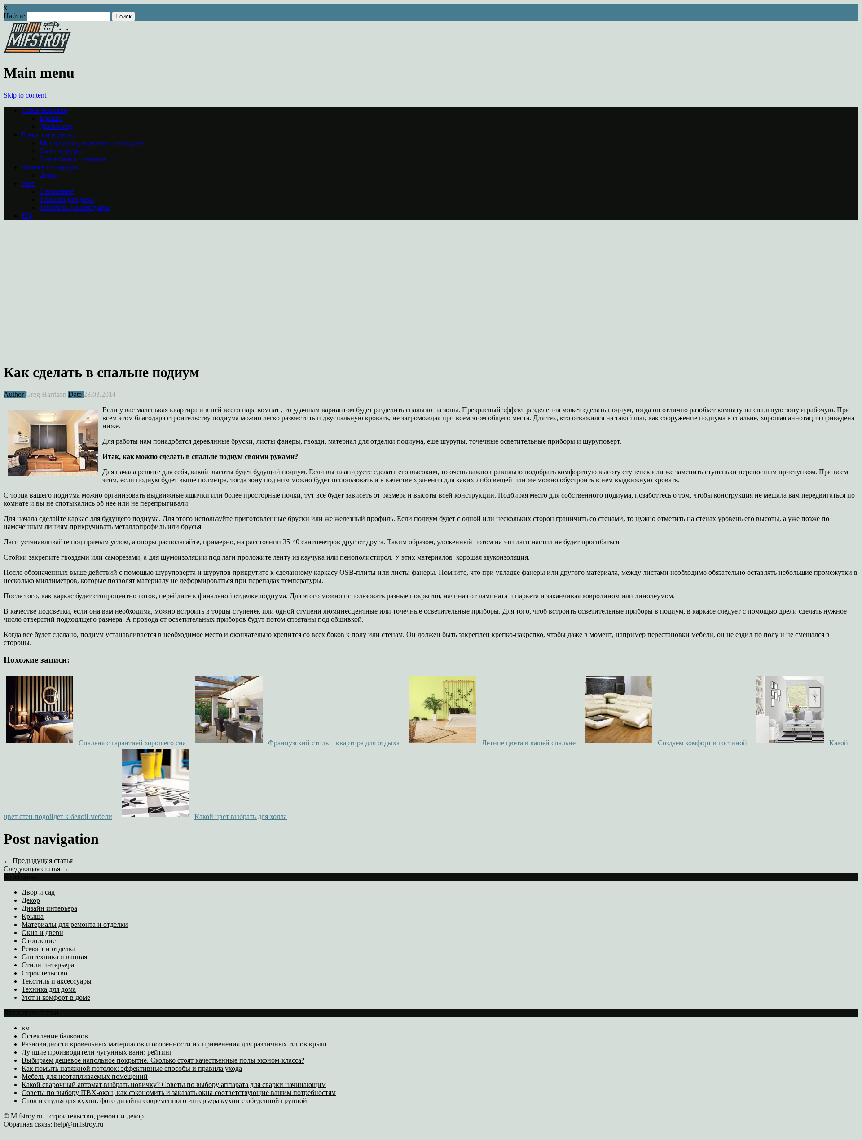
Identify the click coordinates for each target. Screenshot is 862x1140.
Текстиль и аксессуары (75, 207)
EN (26, 215)
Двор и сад (56, 126)
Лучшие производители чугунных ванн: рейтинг (97, 1052)
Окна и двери (60, 151)
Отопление (57, 191)
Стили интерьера (48, 965)
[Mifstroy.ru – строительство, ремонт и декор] (37, 51)
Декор (49, 175)
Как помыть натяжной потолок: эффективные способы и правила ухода (132, 1068)
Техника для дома (67, 199)
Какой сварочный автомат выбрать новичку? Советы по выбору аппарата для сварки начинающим (174, 1084)
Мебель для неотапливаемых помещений (85, 1076)
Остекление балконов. (56, 1036)
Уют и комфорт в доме (56, 997)
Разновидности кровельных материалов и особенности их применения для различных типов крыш (174, 1044)
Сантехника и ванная (72, 159)
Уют (28, 183)
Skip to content (25, 95)
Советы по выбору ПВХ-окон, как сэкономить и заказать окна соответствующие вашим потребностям (179, 1092)
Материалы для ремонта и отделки (93, 143)
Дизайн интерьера (49, 167)
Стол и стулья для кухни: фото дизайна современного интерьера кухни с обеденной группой (164, 1100)
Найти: (14, 16)
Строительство (44, 110)
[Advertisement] (79, 290)
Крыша (51, 118)
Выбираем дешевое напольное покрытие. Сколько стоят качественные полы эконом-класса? (163, 1060)
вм (26, 1028)
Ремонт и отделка (48, 134)
